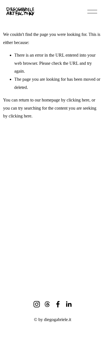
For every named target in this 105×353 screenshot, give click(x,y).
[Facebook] (58, 304)
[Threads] (47, 304)
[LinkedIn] (68, 304)
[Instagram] (36, 304)
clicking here (78, 100)
